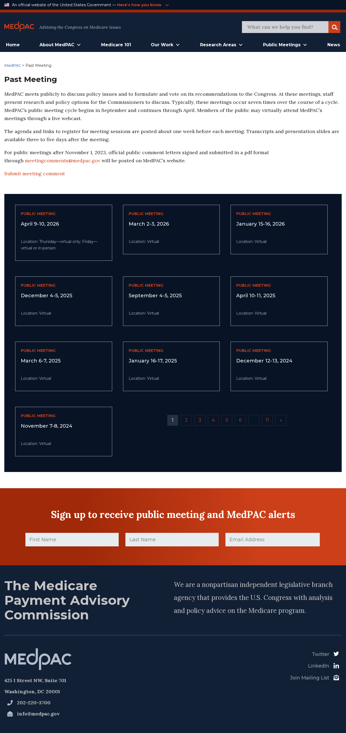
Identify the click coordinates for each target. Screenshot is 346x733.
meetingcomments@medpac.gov (62, 160)
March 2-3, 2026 (149, 224)
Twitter (320, 654)
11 (267, 420)
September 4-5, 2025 (155, 296)
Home (13, 44)
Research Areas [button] (218, 44)
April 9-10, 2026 (40, 224)
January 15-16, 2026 (260, 224)
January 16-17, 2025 (153, 361)
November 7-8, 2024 (46, 426)
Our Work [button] (162, 44)
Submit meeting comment (34, 173)
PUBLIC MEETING (38, 213)
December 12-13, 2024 (264, 361)
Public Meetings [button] (282, 44)
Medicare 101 (116, 44)
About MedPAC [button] (56, 44)
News (333, 44)
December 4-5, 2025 (46, 296)
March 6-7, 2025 (41, 361)
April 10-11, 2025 (255, 296)
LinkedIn (318, 666)
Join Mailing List (309, 678)
